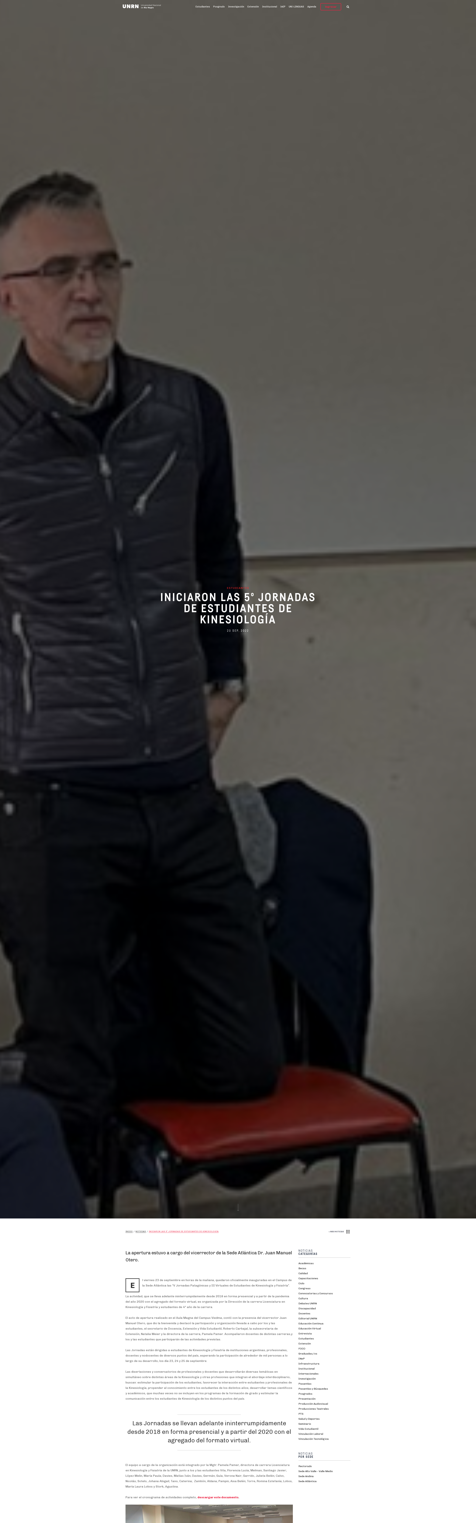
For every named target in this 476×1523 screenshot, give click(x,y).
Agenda (311, 6)
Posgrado (219, 6)
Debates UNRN (307, 1303)
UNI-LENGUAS (296, 6)
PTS (300, 1413)
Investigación (236, 6)
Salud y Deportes (309, 1418)
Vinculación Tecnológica (313, 1439)
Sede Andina (306, 1476)
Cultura (303, 1298)
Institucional (269, 6)
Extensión (253, 6)
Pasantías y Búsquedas (313, 1388)
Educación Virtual (309, 1328)
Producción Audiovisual (313, 1403)
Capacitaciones (308, 1278)
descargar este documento (217, 1497)
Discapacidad (307, 1308)
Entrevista (305, 1333)
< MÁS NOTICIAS (336, 1232)
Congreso (304, 1288)
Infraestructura (308, 1363)
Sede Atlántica (307, 1481)
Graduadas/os (307, 1353)
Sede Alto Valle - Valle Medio (315, 1471)
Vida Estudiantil (308, 1428)
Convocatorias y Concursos (315, 1293)
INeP (301, 1358)
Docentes (304, 1313)
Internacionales (308, 1373)
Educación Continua (311, 1323)
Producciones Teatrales (313, 1408)
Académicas (306, 1263)
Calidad (303, 1273)
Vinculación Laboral (310, 1433)
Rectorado (305, 1466)
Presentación (307, 1398)
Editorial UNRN (307, 1318)
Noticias (141, 1231)
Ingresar (331, 6)
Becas (302, 1268)
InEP (282, 6)
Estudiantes (203, 6)
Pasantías (304, 1383)
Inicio (129, 1231)
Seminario (304, 1423)
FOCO (301, 1348)
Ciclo (301, 1283)
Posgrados (305, 1393)
